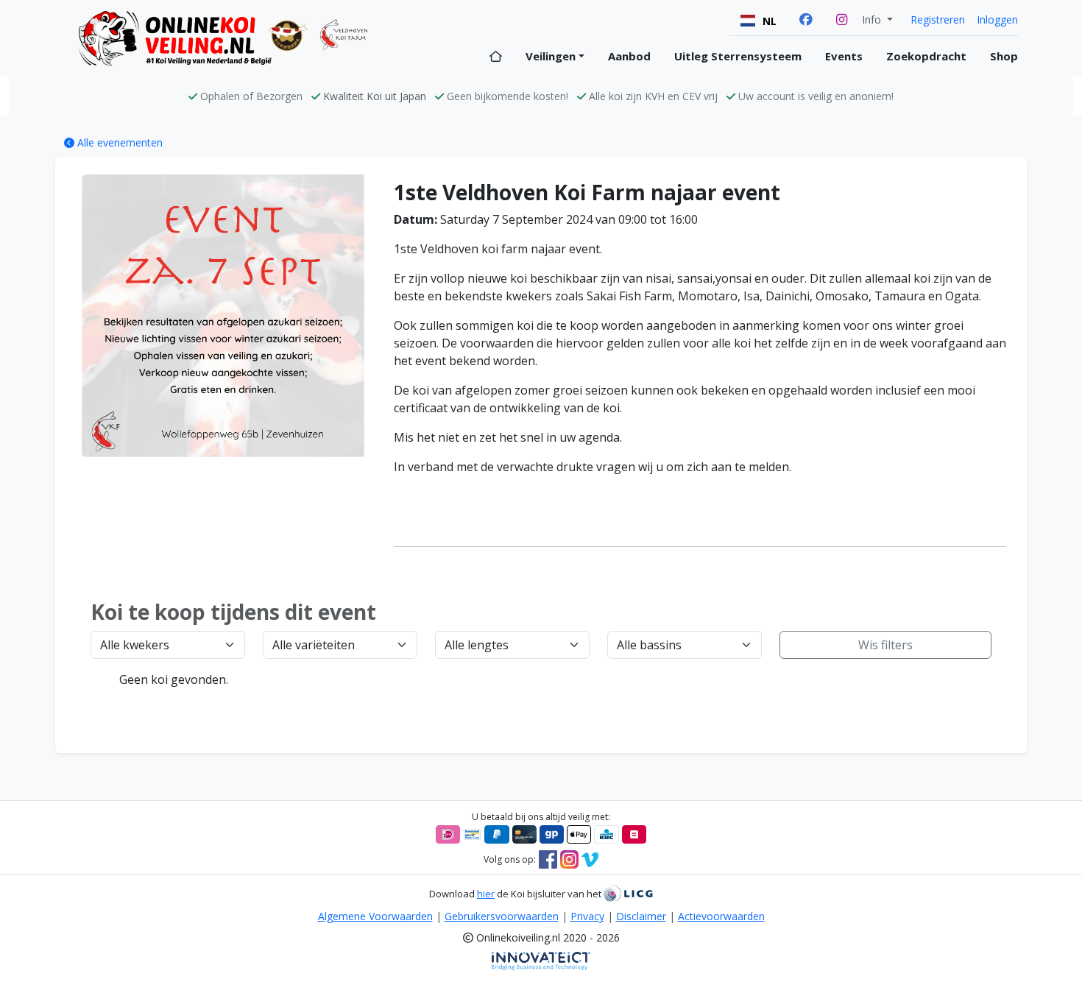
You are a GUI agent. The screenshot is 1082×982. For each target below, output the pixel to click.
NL (770, 21)
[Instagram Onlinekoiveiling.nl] (841, 19)
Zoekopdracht (926, 56)
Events (844, 56)
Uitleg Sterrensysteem (738, 56)
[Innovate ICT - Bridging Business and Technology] (541, 960)
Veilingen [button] (551, 56)
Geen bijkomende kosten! (507, 96)
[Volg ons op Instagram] (569, 858)
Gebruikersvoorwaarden (502, 916)
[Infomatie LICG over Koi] (628, 893)
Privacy (587, 916)
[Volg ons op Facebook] (548, 858)
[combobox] (758, 20)
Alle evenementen (118, 142)
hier (486, 893)
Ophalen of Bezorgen (251, 96)
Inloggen (997, 20)
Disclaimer (641, 916)
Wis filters (885, 645)
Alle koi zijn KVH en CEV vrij (653, 96)
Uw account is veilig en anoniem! (816, 96)
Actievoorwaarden (721, 916)
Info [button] (873, 20)
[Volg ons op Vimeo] (589, 858)
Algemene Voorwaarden (375, 916)
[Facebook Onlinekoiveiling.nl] (806, 19)
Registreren (937, 20)
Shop (1004, 56)
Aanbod (629, 56)
